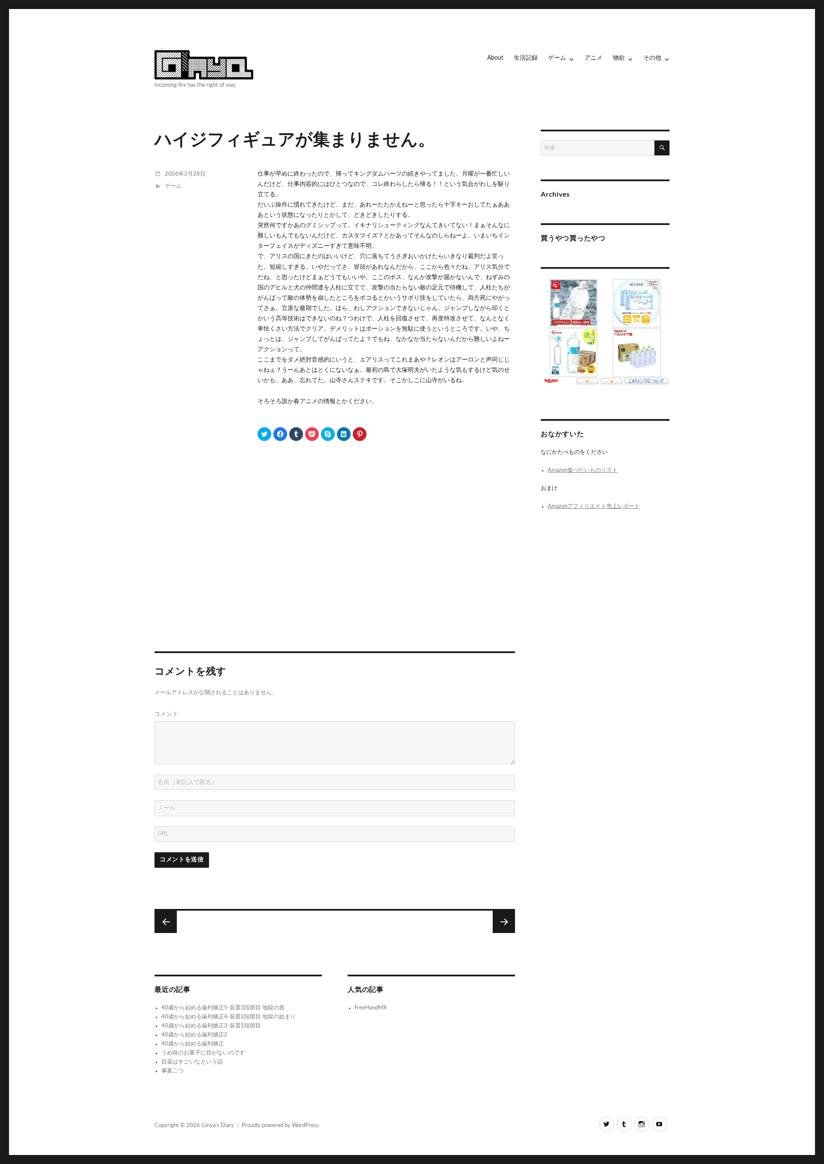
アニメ (594, 58)
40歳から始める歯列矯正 (192, 1044)
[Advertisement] (336, 562)
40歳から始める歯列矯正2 (194, 1035)
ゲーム (557, 58)
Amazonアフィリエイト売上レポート (594, 506)
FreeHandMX (370, 1008)
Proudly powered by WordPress (280, 1125)
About (495, 58)
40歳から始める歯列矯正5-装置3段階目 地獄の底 (223, 1008)
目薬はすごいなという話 (192, 1062)
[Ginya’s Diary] (203, 63)
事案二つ (172, 1071)
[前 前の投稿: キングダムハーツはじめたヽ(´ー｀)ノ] (504, 922)
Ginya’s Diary (217, 1125)
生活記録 (526, 58)
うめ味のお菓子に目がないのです (203, 1053)
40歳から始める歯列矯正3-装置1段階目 (211, 1026)
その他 (652, 58)
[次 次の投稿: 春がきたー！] (165, 922)
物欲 (619, 58)
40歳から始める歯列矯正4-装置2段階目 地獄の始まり (228, 1017)
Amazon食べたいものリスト (583, 470)
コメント (166, 713)
